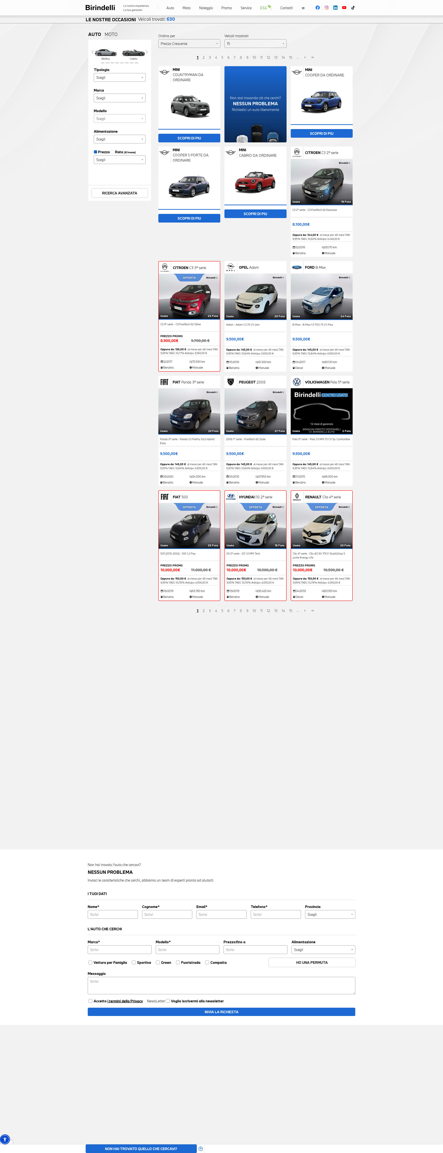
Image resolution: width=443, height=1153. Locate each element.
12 (268, 57)
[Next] (147, 52)
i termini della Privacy (125, 1001)
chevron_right (305, 57)
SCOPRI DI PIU (189, 138)
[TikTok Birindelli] (353, 7)
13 (276, 57)
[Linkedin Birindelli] (335, 7)
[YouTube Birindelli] (344, 7)
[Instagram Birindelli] (326, 7)
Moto (111, 34)
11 (261, 57)
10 (254, 57)
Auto (94, 34)
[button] (5, 1139)
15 (290, 57)
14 (283, 57)
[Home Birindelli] (100, 7)
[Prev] (92, 52)
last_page (312, 57)
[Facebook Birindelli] (317, 7)
